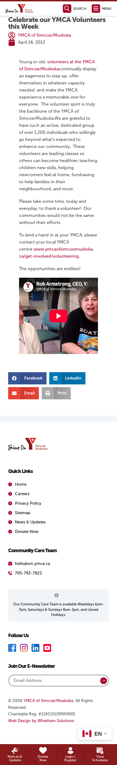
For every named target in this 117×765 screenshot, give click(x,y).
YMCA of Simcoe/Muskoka (48, 700)
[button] (27, 378)
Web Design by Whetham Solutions (41, 721)
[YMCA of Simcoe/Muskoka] (19, 8)
